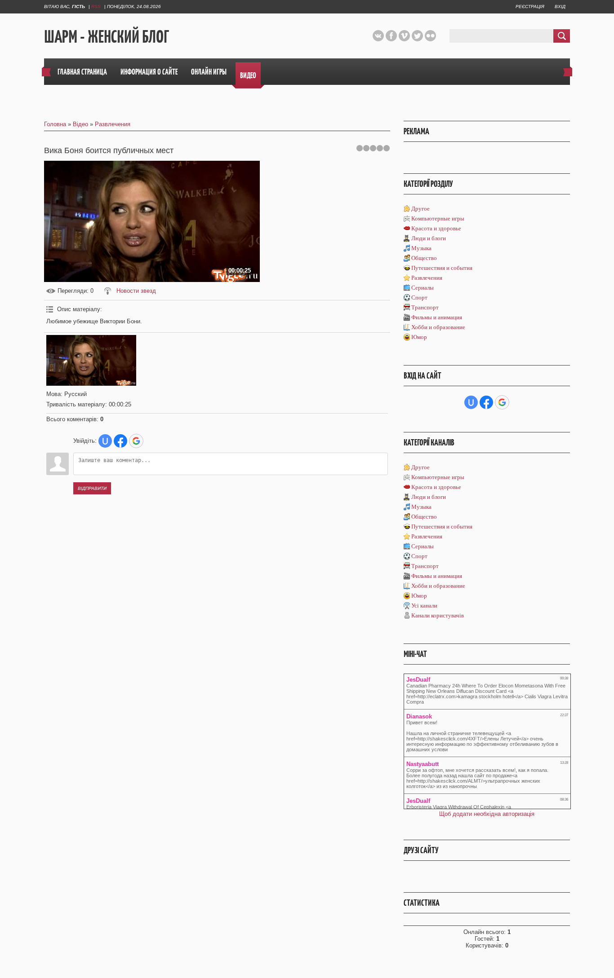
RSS (96, 6)
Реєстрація (530, 6)
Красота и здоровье (436, 228)
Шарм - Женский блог (106, 36)
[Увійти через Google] (136, 441)
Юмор (419, 337)
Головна (55, 124)
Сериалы (422, 287)
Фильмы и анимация (436, 317)
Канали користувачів (437, 615)
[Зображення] (91, 360)
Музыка (421, 248)
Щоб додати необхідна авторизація (486, 814)
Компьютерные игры (437, 218)
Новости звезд (136, 290)
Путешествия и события (441, 267)
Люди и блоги (428, 238)
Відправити (92, 488)
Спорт (419, 297)
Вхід (560, 6)
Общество (424, 258)
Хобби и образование (438, 327)
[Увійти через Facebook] (120, 441)
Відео (80, 124)
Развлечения (112, 124)
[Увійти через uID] (105, 441)
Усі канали (424, 605)
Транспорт (425, 307)
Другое (420, 208)
